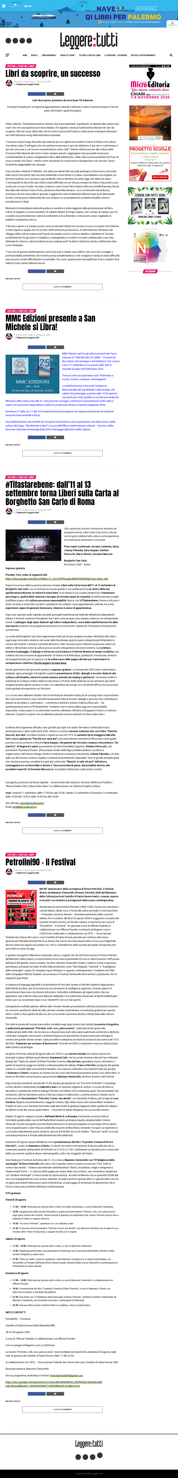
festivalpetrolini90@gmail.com (66, 1375)
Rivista (34, 55)
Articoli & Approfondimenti (143, 55)
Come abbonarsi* (49, 55)
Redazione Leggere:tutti (28, 84)
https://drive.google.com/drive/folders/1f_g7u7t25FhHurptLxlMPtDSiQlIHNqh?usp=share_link (57, 578)
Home (25, 55)
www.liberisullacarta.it (32, 803)
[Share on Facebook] (37, 94)
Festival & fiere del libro (90, 55)
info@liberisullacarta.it (24, 807)
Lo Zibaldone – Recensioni (116, 55)
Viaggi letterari (67, 55)
